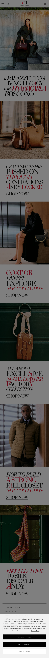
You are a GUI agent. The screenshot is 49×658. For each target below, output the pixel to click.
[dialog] (24, 636)
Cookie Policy (35, 631)
